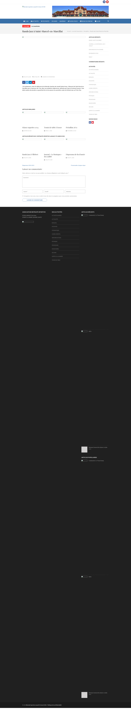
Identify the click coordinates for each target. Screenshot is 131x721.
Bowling (91, 77)
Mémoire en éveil (93, 92)
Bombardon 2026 (93, 53)
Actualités (36, 76)
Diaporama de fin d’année (75, 154)
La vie (98, 21)
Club (26, 21)
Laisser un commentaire (48, 76)
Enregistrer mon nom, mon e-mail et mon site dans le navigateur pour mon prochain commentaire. (50, 196)
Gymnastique (92, 84)
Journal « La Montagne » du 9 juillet (53, 155)
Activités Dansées (94, 69)
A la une (26, 26)
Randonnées (92, 103)
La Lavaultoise (35, 26)
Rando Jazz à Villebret (30, 154)
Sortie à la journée (94, 110)
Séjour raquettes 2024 (30, 127)
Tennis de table (93, 114)
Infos (90, 331)
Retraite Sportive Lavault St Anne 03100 (36, 705)
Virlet (90, 57)
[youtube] (107, 1)
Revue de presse (86, 21)
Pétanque (91, 95)
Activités (35, 21)
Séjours (54, 21)
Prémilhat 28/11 (71, 127)
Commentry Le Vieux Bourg (96, 215)
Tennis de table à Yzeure (53, 127)
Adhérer (62, 21)
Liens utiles (73, 21)
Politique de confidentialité (54, 705)
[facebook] (104, 1)
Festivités (45, 21)
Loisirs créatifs (93, 88)
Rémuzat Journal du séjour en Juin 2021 (98, 448)
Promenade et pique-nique (78, 165)
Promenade (92, 99)
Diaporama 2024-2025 (28, 165)
